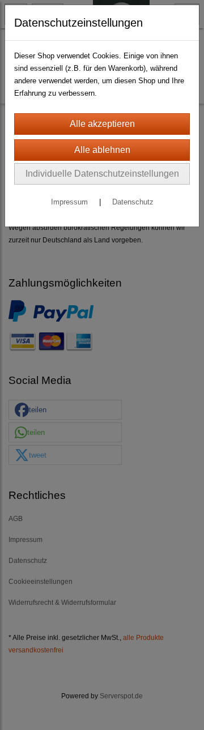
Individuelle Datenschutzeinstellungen (102, 173)
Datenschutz (133, 202)
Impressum (69, 202)
